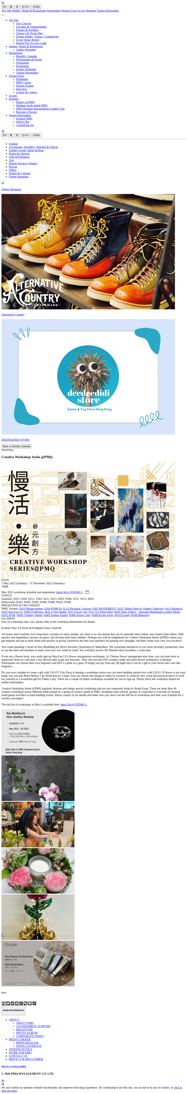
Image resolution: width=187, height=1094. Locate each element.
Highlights (22, 79)
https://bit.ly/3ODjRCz (69, 592)
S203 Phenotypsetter (31, 608)
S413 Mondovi (173, 608)
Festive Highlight (26, 69)
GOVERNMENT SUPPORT (33, 1026)
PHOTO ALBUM (26, 1032)
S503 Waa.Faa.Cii (11, 611)
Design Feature (25, 85)
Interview (21, 89)
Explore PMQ (24, 118)
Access (81, 10)
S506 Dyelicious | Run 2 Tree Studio (45, 611)
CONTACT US (18, 1055)
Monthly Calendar (26, 56)
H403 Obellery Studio (29, 615)
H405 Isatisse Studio (56, 615)
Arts (11, 160)
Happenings (54, 10)
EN (4, 6)
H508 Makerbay (140, 615)
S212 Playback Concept (77, 608)
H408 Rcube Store (102, 615)
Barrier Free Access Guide (31, 43)
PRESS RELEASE (27, 1042)
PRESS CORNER (19, 1039)
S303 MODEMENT (104, 608)
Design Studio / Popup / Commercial (37, 36)
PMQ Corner (23, 82)
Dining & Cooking (19, 173)
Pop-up (13, 166)
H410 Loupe (122, 615)
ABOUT (14, 1019)
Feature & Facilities (27, 30)
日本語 (36, 6)
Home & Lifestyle (19, 153)
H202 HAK (8, 615)
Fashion (13, 143)
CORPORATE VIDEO (30, 1036)
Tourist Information (108, 10)
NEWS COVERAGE (29, 1046)
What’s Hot (22, 121)
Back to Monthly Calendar (16, 446)
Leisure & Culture (26, 92)
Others (12, 170)
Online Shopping (26, 49)
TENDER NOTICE (20, 1049)
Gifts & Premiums (19, 156)
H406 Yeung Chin (79, 615)
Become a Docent (26, 112)
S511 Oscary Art (77, 611)
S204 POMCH (53, 608)
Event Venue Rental (27, 39)
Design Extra (69, 10)
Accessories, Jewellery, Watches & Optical (33, 147)
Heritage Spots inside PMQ (32, 105)
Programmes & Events (29, 59)
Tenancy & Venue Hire (29, 33)
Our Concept (23, 23)
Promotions (22, 66)
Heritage (91, 10)
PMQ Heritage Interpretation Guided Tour (40, 108)
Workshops (22, 62)
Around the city (25, 125)
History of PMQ (25, 102)
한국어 (25, 6)
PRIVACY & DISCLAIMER (26, 1059)
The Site (6, 10)
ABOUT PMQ (25, 1023)
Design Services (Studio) (23, 163)
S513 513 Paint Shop (100, 611)
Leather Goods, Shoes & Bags (26, 150)
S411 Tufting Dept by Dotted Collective (140, 608)
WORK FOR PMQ (20, 1052)
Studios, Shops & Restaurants (29, 10)
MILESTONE (24, 1029)
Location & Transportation (31, 26)
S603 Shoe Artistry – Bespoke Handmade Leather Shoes (147, 611)
